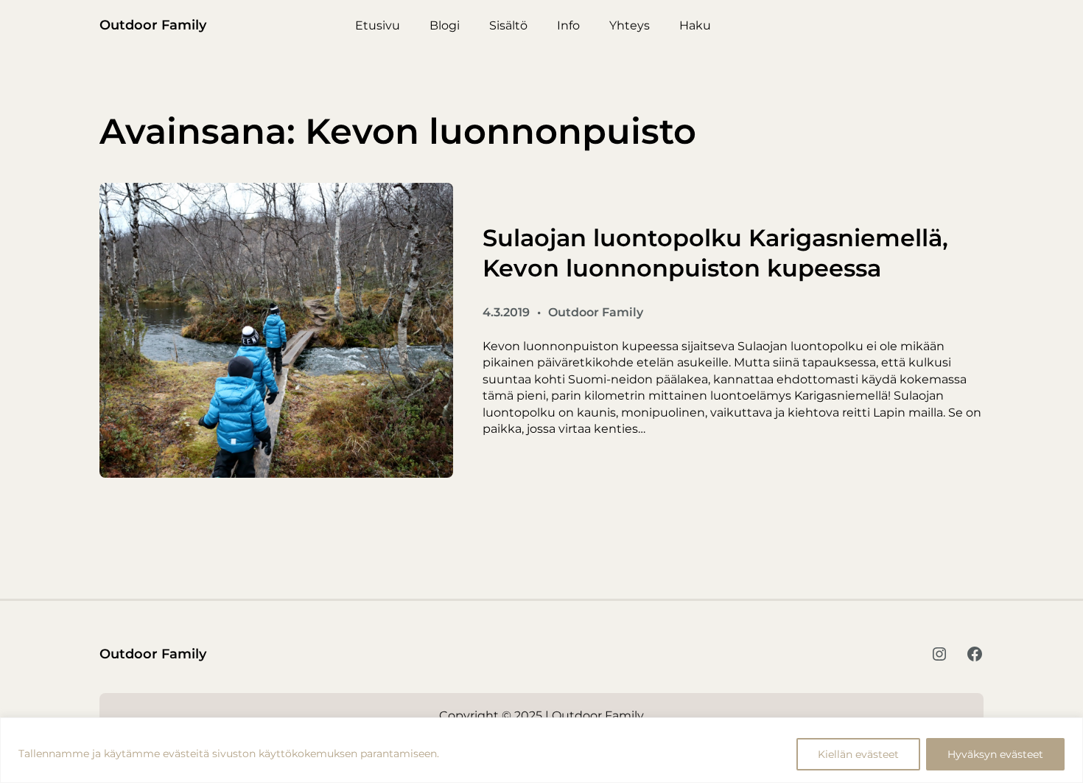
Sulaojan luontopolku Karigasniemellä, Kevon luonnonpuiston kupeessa (715, 253)
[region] (541, 750)
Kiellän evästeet (858, 754)
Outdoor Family (152, 25)
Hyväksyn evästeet (995, 754)
